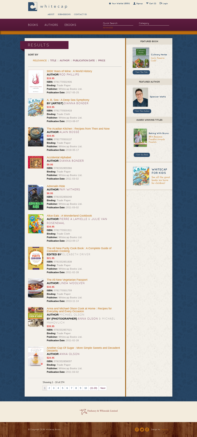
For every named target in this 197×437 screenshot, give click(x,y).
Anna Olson (88, 318)
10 (85, 388)
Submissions (64, 15)
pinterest (137, 429)
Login (165, 3)
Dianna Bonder (76, 103)
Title (53, 60)
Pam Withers (69, 189)
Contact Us (80, 15)
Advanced (108, 28)
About (51, 15)
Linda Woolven (72, 283)
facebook (147, 429)
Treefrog (165, 429)
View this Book (142, 155)
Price (101, 60)
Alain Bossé (69, 132)
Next (103, 388)
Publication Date (84, 60)
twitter (142, 429)
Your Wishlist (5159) (121, 3)
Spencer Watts (158, 96)
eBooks (70, 24)
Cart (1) (152, 3)
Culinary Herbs (159, 54)
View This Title (141, 72)
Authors (51, 24)
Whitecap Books (53, 429)
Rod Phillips (69, 74)
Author (65, 60)
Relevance (40, 60)
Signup (139, 3)
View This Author (142, 111)
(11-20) (93, 388)
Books (33, 24)
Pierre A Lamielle (73, 219)
